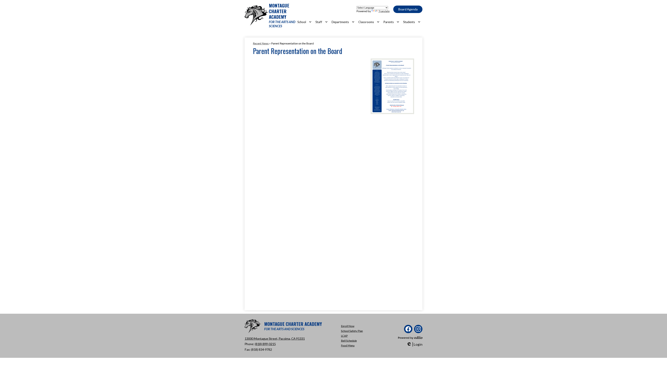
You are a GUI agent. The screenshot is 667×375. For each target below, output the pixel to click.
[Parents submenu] (391, 21)
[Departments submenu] (343, 21)
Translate (384, 11)
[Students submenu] (412, 21)
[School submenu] (304, 21)
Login (414, 344)
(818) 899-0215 (265, 344)
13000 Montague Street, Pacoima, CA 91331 (275, 338)
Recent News (261, 43)
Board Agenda (408, 9)
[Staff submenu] (321, 21)
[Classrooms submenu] (369, 21)
